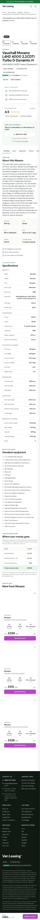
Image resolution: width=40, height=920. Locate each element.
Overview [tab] (6, 151)
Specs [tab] (14, 151)
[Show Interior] (33, 43)
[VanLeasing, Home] (8, 6)
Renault (24, 837)
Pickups (4, 837)
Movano (26, 12)
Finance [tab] (31, 151)
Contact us (6, 811)
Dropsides (5, 843)
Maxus (24, 846)
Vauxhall (19, 12)
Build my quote (30, 916)
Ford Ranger (25, 820)
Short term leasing (27, 786)
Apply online (6, 814)
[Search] (31, 6)
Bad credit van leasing (29, 789)
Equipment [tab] (22, 151)
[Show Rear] (15, 43)
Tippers (4, 840)
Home (4, 12)
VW (23, 831)
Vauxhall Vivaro (26, 817)
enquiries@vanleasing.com (11, 784)
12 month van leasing (28, 783)
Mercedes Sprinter (27, 814)
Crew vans (5, 846)
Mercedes (25, 834)
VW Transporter (27, 811)
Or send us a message (21, 141)
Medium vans (6, 831)
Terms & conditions (8, 820)
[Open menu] (35, 6)
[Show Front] (6, 43)
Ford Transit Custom (28, 809)
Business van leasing (28, 780)
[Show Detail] (24, 43)
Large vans (5, 834)
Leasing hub (6, 817)
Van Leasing (11, 12)
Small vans (5, 829)
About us (5, 809)
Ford (23, 829)
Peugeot (24, 843)
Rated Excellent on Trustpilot (20, 865)
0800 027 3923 (21, 134)
